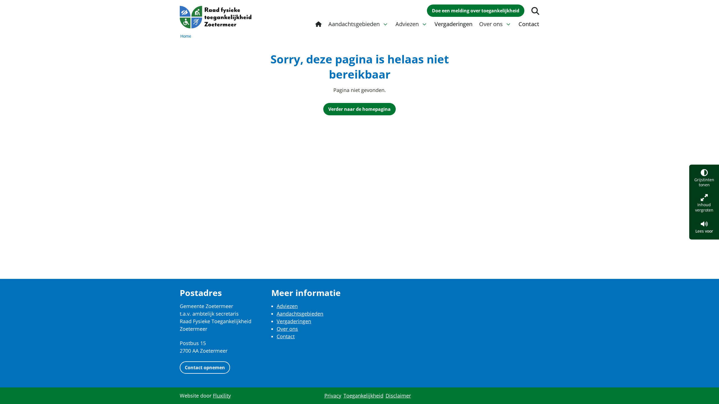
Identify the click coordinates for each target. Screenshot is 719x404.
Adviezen (287, 306)
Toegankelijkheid (363, 395)
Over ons (287, 328)
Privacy (332, 395)
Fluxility (222, 395)
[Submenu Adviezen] (424, 24)
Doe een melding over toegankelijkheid (475, 11)
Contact (286, 336)
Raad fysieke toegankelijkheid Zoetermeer (215, 17)
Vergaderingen (294, 321)
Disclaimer (398, 395)
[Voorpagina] (318, 24)
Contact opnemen (205, 367)
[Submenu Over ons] (508, 24)
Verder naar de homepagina (359, 109)
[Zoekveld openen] (535, 11)
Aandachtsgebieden (300, 313)
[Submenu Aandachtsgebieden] (385, 24)
